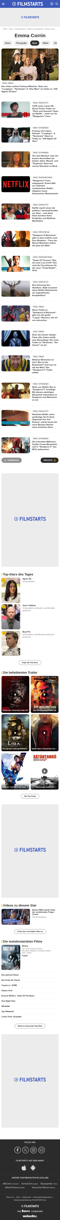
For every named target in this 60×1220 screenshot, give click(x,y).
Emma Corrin (50, 29)
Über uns (10, 1197)
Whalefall (5, 1006)
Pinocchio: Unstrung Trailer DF (15, 710)
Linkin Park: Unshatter (11, 1017)
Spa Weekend (7, 1011)
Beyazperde (46, 1183)
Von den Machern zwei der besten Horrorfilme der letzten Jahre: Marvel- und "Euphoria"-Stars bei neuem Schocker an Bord (45, 161)
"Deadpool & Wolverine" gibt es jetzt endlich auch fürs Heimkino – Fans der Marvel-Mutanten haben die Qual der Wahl (44, 240)
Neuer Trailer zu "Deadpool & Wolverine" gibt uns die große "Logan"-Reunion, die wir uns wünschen (45, 315)
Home (5, 29)
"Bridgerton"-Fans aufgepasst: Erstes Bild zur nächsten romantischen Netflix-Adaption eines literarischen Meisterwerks (45, 187)
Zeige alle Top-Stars (30, 663)
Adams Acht (6, 990)
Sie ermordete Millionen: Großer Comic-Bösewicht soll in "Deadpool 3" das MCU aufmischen (44, 445)
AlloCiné (7, 1183)
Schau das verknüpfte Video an (30, 931)
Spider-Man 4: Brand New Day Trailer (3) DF (45, 749)
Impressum (26, 1197)
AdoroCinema (11, 1187)
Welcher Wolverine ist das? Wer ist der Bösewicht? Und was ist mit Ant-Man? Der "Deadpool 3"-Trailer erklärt (44, 365)
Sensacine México (40, 1187)
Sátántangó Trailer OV (45, 787)
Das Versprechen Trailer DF (44, 710)
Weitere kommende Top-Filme (30, 1026)
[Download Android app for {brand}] (34, 1167)
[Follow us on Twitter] (26, 1150)
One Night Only (8, 1001)
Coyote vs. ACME (9, 985)
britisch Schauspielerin (35, 29)
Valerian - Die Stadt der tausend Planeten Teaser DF (15, 787)
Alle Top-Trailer (30, 796)
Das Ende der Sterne (10, 980)
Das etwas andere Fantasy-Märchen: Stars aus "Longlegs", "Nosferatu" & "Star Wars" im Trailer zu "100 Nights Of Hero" (29, 89)
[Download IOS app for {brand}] (25, 1167)
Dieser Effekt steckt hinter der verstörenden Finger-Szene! (43, 912)
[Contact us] (42, 1150)
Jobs (18, 1197)
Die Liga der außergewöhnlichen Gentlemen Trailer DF (15, 749)
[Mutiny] (10, 957)
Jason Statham (29, 605)
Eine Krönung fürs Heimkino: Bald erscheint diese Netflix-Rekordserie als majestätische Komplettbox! (44, 290)
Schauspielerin (20, 29)
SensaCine (26, 1183)
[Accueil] (27, 4)
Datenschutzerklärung (22, 1200)
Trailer (25, 956)
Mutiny (25, 946)
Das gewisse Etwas (10, 975)
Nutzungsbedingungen (42, 1197)
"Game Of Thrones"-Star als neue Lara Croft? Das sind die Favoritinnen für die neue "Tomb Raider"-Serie (44, 265)
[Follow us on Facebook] (18, 1150)
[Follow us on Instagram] (34, 1150)
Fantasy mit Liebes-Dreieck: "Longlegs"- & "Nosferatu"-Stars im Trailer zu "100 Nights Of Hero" (44, 136)
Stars (11, 29)
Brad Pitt (26, 632)
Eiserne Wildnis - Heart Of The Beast (17, 996)
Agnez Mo (26, 579)
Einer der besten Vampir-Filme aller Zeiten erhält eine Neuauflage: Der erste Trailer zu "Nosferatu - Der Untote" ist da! (45, 340)
